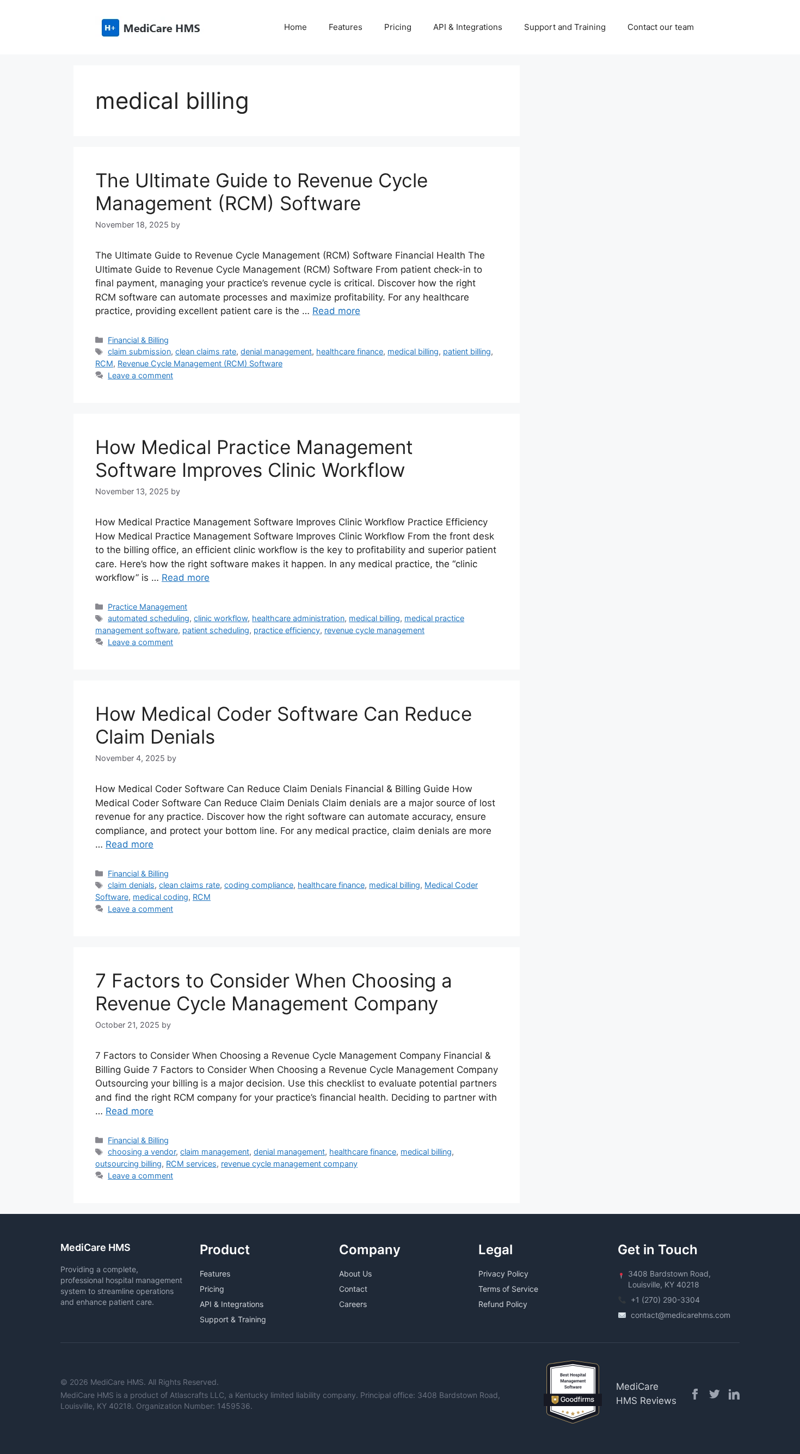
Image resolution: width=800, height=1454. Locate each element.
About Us (355, 1273)
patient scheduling (215, 630)
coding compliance (258, 884)
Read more (336, 310)
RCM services (191, 1163)
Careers (353, 1304)
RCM (104, 363)
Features (345, 27)
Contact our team (660, 27)
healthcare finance (349, 351)
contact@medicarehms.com (680, 1315)
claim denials (131, 884)
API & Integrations (467, 27)
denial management (276, 351)
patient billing (467, 351)
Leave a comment (140, 375)
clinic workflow (221, 618)
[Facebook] (695, 1394)
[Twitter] (714, 1394)
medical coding (160, 896)
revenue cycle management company (289, 1163)
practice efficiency (287, 630)
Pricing (397, 27)
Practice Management (147, 606)
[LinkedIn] (734, 1394)
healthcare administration (298, 618)
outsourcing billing (128, 1163)
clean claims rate (205, 351)
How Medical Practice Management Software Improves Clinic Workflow (254, 458)
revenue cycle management (374, 630)
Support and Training (565, 27)
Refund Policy (502, 1304)
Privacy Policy (503, 1273)
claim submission (139, 351)
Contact (353, 1288)
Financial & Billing (138, 340)
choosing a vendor (142, 1151)
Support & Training (233, 1319)
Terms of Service (508, 1288)
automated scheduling (148, 618)
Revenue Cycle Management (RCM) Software (200, 363)
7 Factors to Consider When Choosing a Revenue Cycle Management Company (273, 992)
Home (295, 27)
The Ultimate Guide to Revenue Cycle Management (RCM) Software (261, 191)
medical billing (413, 351)
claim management (214, 1151)
